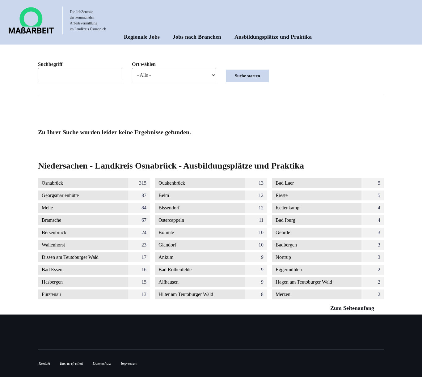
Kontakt (44, 363)
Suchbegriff (50, 64)
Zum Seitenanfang (353, 308)
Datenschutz (102, 363)
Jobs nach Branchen (197, 37)
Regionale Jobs (142, 37)
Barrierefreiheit (71, 363)
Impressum (129, 363)
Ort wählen (144, 64)
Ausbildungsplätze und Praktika (273, 37)
